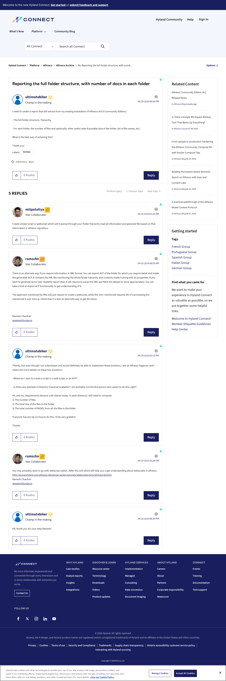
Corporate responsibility (170, 590)
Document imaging (135, 597)
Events (196, 569)
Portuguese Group (184, 252)
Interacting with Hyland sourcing (113, 650)
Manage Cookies (160, 673)
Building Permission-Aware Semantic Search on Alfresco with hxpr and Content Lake (191, 177)
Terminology (99, 576)
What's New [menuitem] (16, 31)
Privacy (32, 645)
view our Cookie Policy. (102, 677)
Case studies (73, 569)
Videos (96, 590)
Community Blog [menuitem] (64, 31)
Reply (151, 175)
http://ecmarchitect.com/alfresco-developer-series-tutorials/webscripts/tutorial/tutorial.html (62, 475)
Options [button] (211, 65)
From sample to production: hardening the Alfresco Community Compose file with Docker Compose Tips (192, 147)
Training (197, 576)
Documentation (201, 583)
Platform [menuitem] (37, 31)
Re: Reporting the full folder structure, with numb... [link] (105, 65)
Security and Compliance (81, 645)
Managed (130, 576)
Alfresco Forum (181, 128)
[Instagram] (36, 618)
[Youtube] (54, 618)
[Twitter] (27, 618)
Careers (161, 569)
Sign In (203, 19)
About (160, 576)
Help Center (180, 329)
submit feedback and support (89, 5)
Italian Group (180, 263)
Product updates (101, 597)
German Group (182, 268)
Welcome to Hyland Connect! (191, 318)
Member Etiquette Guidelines (191, 324)
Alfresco (47, 65)
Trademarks (105, 645)
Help (190, 19)
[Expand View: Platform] (45, 31)
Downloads (98, 583)
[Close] (220, 673)
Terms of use (58, 645)
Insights (70, 583)
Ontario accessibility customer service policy (171, 645)
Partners (161, 583)
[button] (17, 175)
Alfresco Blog (180, 104)
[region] (113, 673)
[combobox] (83, 46)
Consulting (131, 583)
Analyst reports (74, 576)
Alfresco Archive (65, 65)
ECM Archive (21, 161)
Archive (26, 151)
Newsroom (163, 597)
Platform (34, 65)
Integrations (72, 590)
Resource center (101, 569)
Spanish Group (182, 257)
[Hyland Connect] (33, 19)
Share (31, 161)
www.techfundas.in (22, 320)
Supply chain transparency (129, 645)
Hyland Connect (17, 65)
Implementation (134, 569)
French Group (181, 246)
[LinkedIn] (45, 618)
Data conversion (134, 590)
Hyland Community (169, 19)
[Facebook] (18, 618)
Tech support (200, 590)
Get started (58, 5)
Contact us (22, 593)
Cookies (43, 645)
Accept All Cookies (185, 673)
